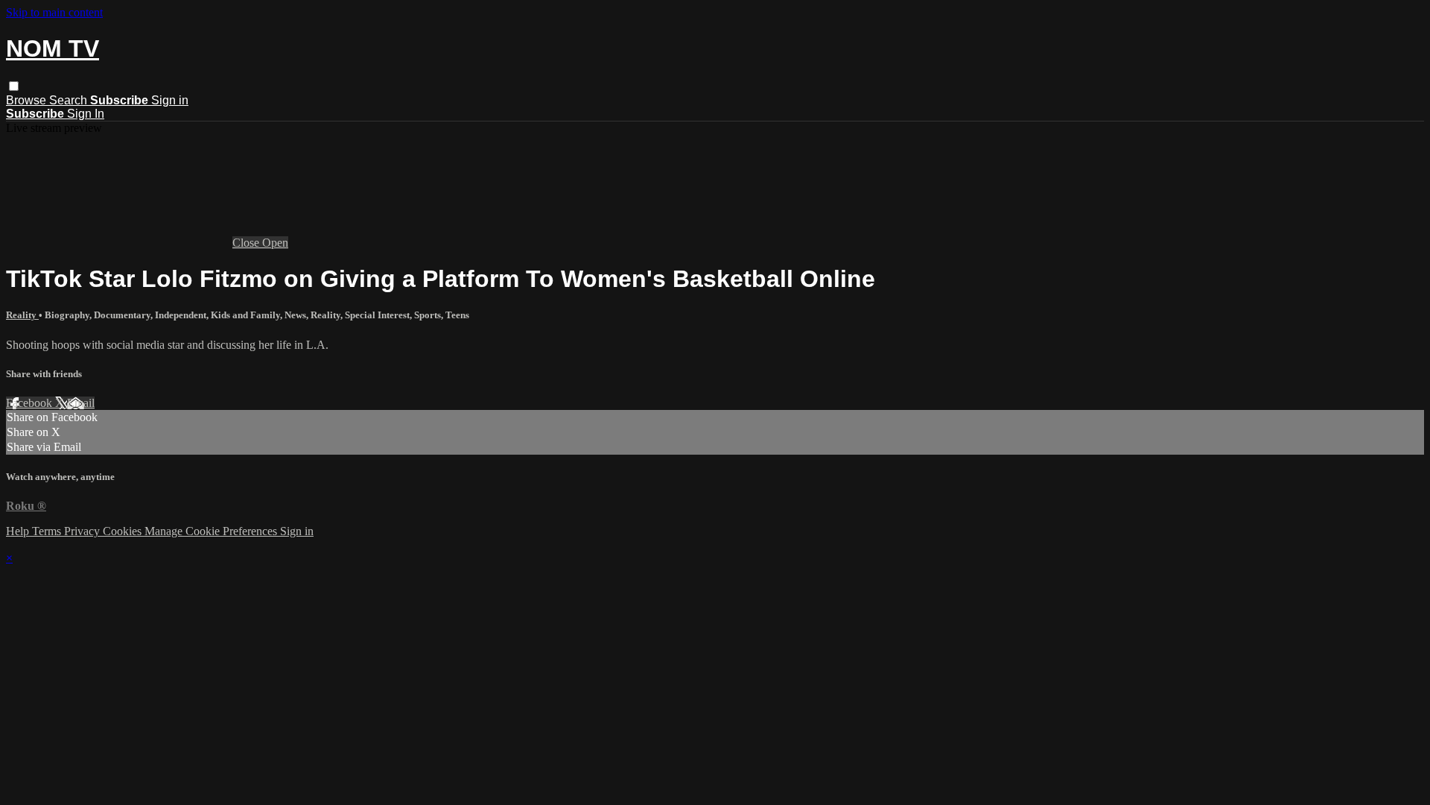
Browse (27, 100)
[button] (14, 86)
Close (247, 242)
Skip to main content (54, 12)
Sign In (85, 113)
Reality (22, 315)
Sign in (169, 100)
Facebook (30, 403)
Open (275, 242)
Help (19, 531)
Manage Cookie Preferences (212, 531)
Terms (48, 531)
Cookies (123, 531)
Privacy (83, 531)
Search (69, 100)
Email (81, 403)
